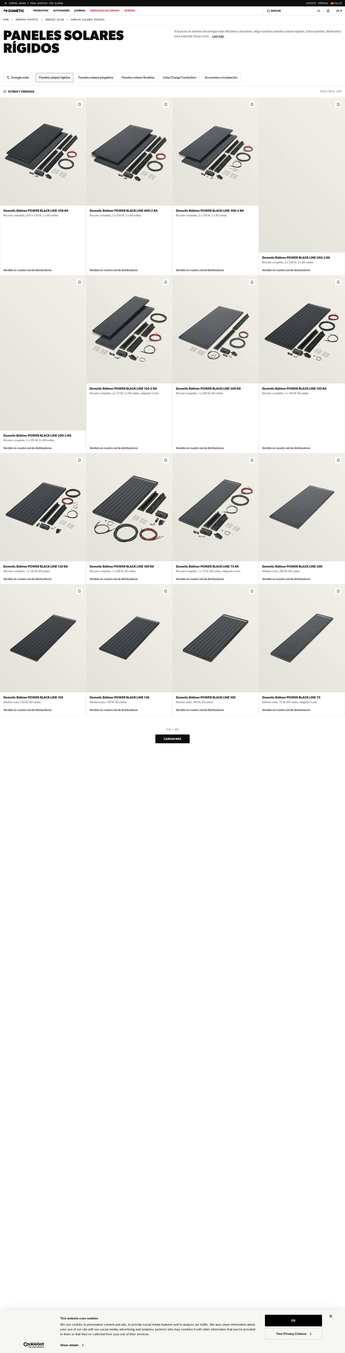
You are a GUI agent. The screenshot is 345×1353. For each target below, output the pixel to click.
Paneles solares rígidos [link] (87, 20)
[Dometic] (13, 10)
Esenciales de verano (105, 10)
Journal (79, 10)
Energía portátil (27, 20)
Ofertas (129, 10)
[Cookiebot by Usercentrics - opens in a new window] (33, 1345)
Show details (69, 1345)
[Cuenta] (328, 10)
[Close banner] (330, 1316)
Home (6, 20)
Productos (40, 10)
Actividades (61, 10)
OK (293, 1320)
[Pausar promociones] (5, 3)
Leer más (218, 36)
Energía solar (54, 20)
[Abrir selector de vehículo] (318, 10)
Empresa (323, 3)
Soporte (311, 3)
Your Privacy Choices (291, 1333)
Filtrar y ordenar (21, 91)
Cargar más (172, 738)
